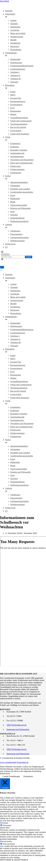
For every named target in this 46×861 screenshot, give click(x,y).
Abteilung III (15, 79)
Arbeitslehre (15, 186)
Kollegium (14, 147)
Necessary (7, 825)
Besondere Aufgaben (18, 150)
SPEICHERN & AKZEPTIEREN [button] (14, 860)
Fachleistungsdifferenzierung (21, 66)
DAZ (12, 108)
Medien (13, 114)
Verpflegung (15, 231)
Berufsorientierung (17, 101)
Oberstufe (14, 82)
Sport (12, 212)
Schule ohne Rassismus (19, 134)
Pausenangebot (16, 234)
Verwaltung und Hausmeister (22, 160)
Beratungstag (15, 111)
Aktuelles (14, 24)
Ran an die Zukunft (18, 127)
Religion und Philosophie (20, 208)
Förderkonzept (16, 63)
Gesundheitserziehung (19, 118)
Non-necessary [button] (6, 841)
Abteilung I (14, 72)
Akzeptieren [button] (28, 776)
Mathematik (15, 198)
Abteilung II (15, 75)
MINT (12, 95)
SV (6, 247)
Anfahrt (13, 20)
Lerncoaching (15, 130)
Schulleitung (15, 143)
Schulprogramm (16, 37)
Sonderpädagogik (17, 153)
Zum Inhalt (4, 1)
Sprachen (14, 215)
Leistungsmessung (17, 69)
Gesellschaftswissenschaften (21, 192)
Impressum (14, 46)
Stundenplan (15, 27)
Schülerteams (15, 173)
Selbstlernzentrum (17, 241)
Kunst (12, 195)
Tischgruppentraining (18, 124)
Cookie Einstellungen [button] (11, 776)
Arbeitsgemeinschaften (19, 237)
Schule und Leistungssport (21, 121)
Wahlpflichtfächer (17, 218)
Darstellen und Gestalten (20, 189)
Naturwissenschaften (18, 205)
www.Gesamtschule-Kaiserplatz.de (14, 762)
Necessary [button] (4, 823)
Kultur (12, 92)
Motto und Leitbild (17, 33)
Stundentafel (15, 59)
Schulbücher (15, 43)
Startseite (8, 11)
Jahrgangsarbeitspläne (19, 182)
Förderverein (15, 166)
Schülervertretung (17, 169)
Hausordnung (15, 49)
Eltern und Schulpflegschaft (21, 163)
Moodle (13, 40)
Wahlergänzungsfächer (19, 221)
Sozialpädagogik (17, 156)
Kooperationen (16, 105)
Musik (12, 202)
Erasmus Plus (15, 98)
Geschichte (14, 30)
